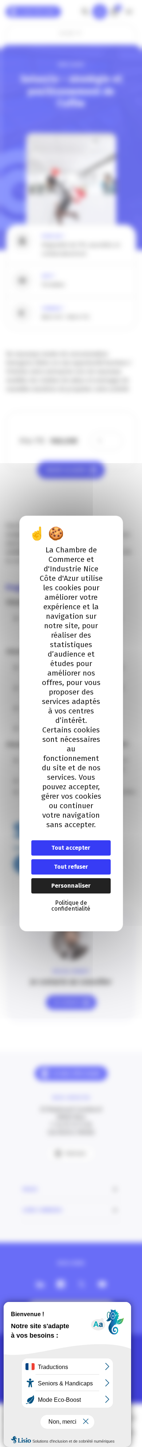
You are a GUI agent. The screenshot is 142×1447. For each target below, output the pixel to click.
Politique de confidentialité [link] (70, 905)
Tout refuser (71, 866)
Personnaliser (71, 885)
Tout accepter (70, 847)
